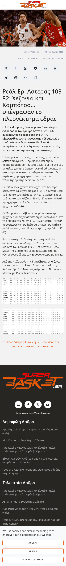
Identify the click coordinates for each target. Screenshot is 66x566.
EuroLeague (32, 342)
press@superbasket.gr (39, 412)
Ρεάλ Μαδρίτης (50, 342)
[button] (4, 5)
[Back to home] (33, 5)
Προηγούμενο (25, 346)
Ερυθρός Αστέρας (13, 342)
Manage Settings (33, 560)
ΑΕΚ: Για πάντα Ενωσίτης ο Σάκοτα (23, 440)
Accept (33, 543)
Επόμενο (44, 346)
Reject (33, 551)
